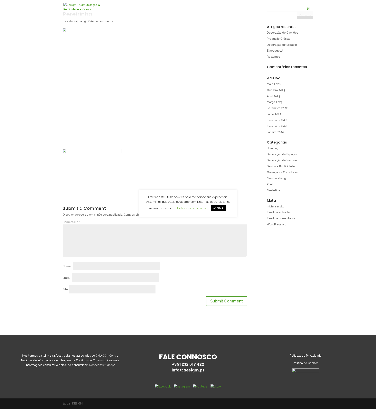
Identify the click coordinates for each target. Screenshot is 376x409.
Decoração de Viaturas (282, 160)
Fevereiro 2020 (277, 126)
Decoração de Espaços (282, 44)
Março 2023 (274, 102)
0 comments (104, 21)
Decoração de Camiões (282, 32)
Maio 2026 (274, 84)
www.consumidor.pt (102, 365)
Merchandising (276, 178)
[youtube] (200, 386)
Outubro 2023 (276, 90)
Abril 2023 (273, 96)
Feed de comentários (281, 218)
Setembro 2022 (277, 108)
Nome (67, 266)
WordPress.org (277, 224)
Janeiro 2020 (275, 132)
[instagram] (182, 386)
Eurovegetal (275, 50)
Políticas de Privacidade (306, 355)
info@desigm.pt (188, 370)
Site (65, 289)
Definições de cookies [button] (191, 208)
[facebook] (163, 386)
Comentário (71, 222)
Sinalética (273, 190)
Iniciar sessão (275, 206)
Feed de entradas (279, 212)
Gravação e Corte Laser (283, 172)
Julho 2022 (274, 114)
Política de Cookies (305, 363)
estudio (72, 21)
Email (67, 277)
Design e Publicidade (281, 166)
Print (270, 184)
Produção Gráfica (278, 38)
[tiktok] (215, 386)
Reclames (273, 56)
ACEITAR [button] (218, 208)
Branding (272, 148)
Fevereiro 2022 (277, 120)
